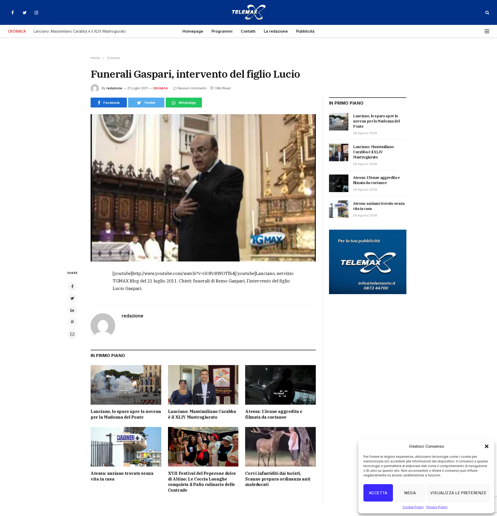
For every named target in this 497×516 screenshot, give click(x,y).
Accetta (378, 492)
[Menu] (487, 31)
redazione (114, 88)
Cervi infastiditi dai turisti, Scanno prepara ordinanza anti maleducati (277, 479)
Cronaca (160, 88)
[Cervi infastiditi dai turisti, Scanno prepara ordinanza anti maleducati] (280, 447)
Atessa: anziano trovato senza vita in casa (122, 476)
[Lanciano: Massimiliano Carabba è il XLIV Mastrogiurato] (203, 385)
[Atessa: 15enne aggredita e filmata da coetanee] (280, 385)
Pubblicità (305, 31)
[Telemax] (248, 12)
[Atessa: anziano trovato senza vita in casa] (126, 447)
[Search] (486, 12)
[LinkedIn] (72, 310)
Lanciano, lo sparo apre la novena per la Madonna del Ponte (126, 414)
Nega (410, 492)
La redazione (276, 31)
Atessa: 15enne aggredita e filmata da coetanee (273, 414)
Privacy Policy (437, 507)
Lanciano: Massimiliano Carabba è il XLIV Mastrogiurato (80, 31)
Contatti (248, 31)
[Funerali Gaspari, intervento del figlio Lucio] (203, 187)
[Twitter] (72, 298)
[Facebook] (72, 286)
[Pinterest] (72, 322)
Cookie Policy (413, 507)
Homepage (192, 31)
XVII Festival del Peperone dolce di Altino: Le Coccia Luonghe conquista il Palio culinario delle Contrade (202, 482)
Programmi (221, 31)
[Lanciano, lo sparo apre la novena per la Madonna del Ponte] (126, 385)
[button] (486, 446)
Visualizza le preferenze (458, 492)
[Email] (72, 334)
